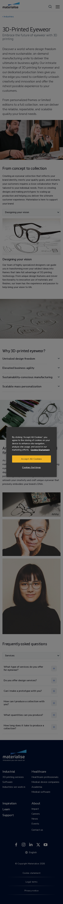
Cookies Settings (31, 467)
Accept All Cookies (31, 458)
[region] (31, 452)
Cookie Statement (40, 449)
